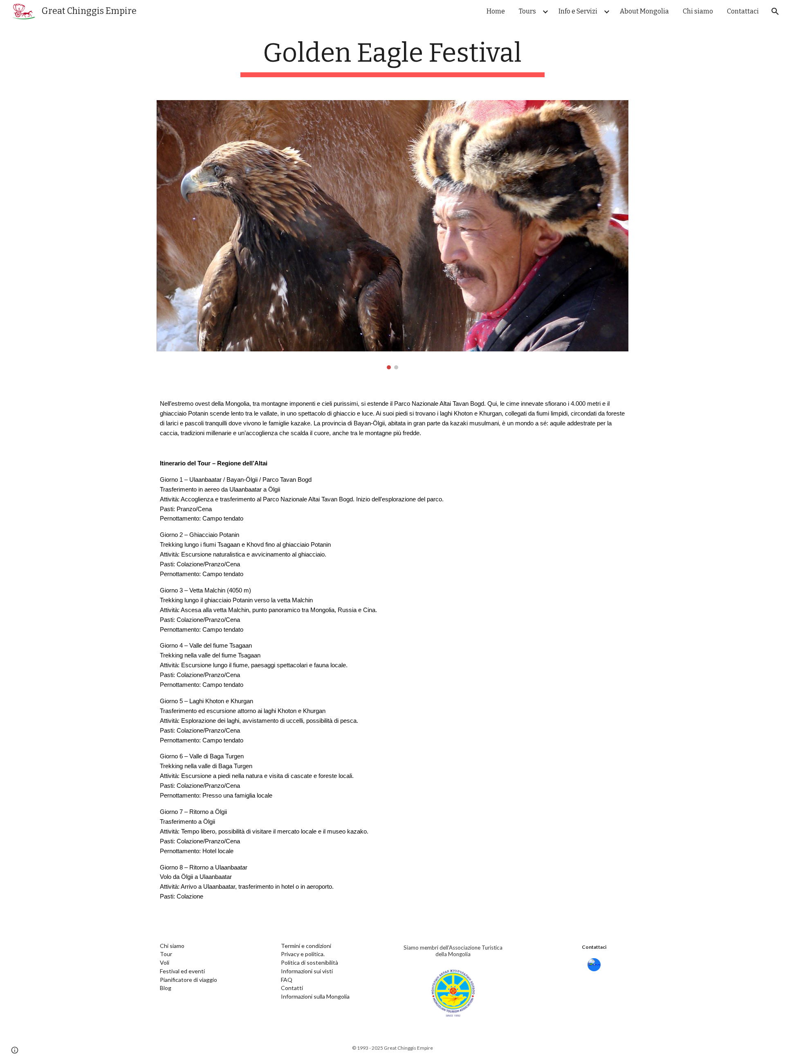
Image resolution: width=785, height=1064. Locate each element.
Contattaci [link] (743, 11)
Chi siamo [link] (698, 11)
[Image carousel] (392, 234)
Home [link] (496, 11)
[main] (392, 57)
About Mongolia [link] (644, 11)
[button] (775, 11)
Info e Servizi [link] (577, 11)
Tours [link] (527, 11)
